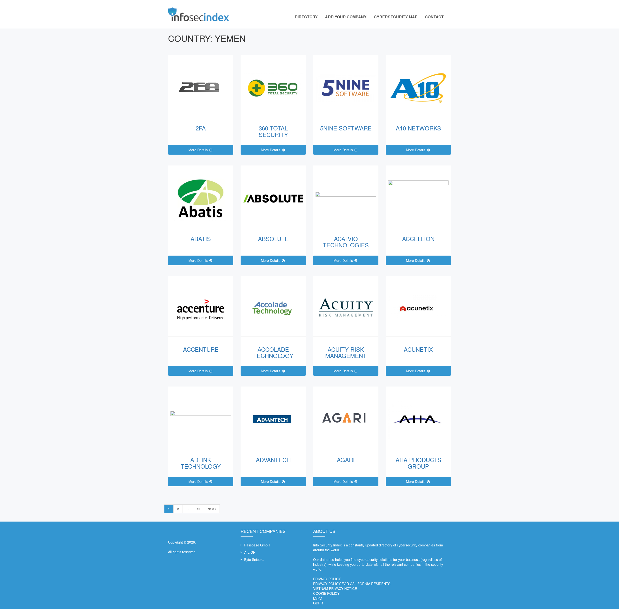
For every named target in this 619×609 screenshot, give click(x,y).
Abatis (201, 238)
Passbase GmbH (257, 545)
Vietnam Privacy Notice (335, 588)
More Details (198, 149)
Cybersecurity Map (396, 17)
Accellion (418, 238)
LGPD (317, 598)
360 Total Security (273, 131)
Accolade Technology (273, 352)
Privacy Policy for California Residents (351, 583)
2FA (201, 128)
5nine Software (346, 128)
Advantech (273, 459)
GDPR (318, 603)
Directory (306, 17)
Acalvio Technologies (346, 241)
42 (198, 509)
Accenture (201, 349)
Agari (346, 459)
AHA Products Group (418, 462)
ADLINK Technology (201, 462)
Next (211, 509)
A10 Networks (418, 128)
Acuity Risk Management (346, 352)
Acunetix (418, 349)
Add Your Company (346, 17)
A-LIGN (250, 552)
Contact (434, 17)
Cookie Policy (326, 593)
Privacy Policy (327, 578)
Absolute (273, 238)
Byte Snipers (254, 559)
